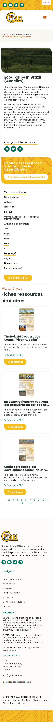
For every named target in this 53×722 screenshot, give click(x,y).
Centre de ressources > (20, 34)
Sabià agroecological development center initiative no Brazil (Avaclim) (26, 470)
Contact (26, 700)
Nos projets (8, 588)
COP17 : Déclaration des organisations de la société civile (23, 648)
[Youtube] (10, 5)
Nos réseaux (9, 583)
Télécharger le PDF (13, 355)
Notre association (12, 579)
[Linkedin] (22, 5)
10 (43, 499)
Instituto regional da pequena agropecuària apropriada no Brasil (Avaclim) (26, 405)
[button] (45, 17)
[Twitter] (16, 5)
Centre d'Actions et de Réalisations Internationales (21, 217)
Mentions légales (11, 700)
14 (31, 503)
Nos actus (8, 597)
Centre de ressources (14, 601)
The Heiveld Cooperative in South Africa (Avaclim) (23, 338)
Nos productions (11, 592)
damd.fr (22, 703)
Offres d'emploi (40, 700)
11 (48, 499)
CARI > (5, 34)
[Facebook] (5, 5)
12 (22, 503)
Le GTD (6, 606)
